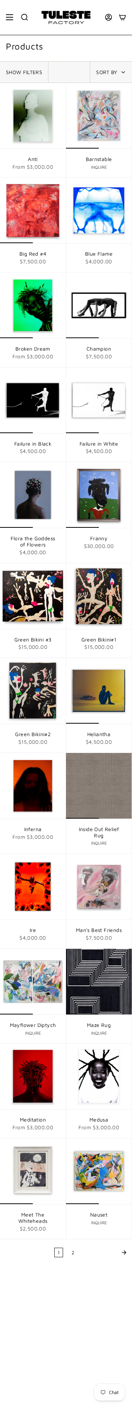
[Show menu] (9, 17)
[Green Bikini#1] (99, 596)
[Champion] (99, 305)
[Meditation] (33, 1076)
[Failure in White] (99, 400)
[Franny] (99, 495)
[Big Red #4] (33, 210)
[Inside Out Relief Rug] (99, 786)
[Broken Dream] (33, 305)
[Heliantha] (99, 691)
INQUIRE (99, 167)
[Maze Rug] (99, 981)
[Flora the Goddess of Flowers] (33, 495)
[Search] (25, 17)
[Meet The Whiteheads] (33, 1171)
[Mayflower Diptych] (33, 981)
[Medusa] (99, 1076)
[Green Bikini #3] (33, 596)
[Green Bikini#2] (33, 691)
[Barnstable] (99, 116)
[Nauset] (99, 1171)
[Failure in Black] (33, 400)
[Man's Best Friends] (99, 886)
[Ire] (33, 886)
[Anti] (33, 116)
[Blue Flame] (99, 210)
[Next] (105, 1252)
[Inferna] (33, 786)
